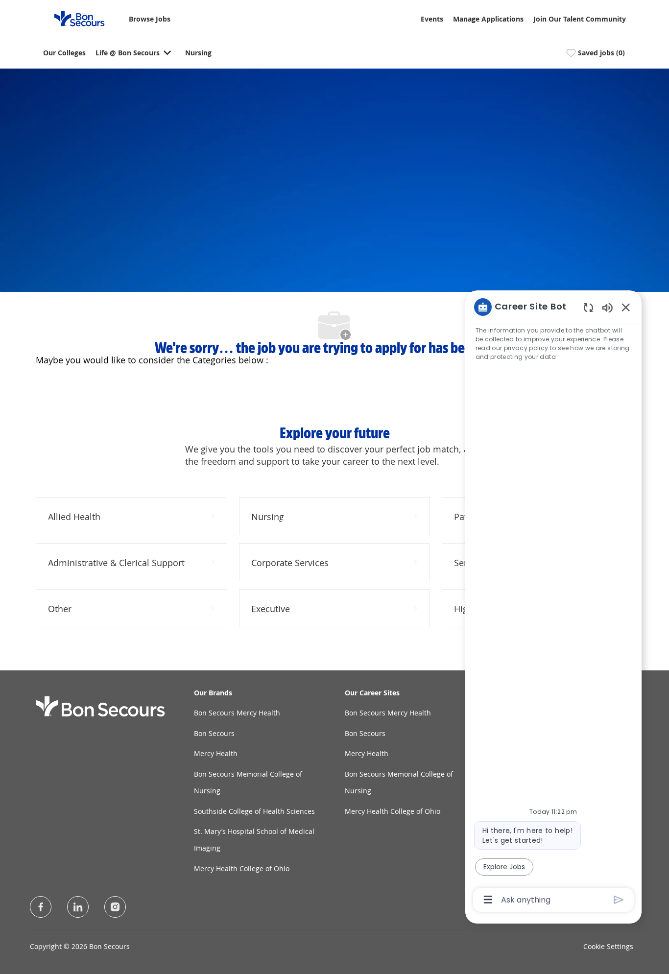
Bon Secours (214, 733)
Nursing (198, 53)
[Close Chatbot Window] (626, 307)
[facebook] (40, 907)
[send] (619, 900)
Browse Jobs (149, 19)
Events (432, 19)
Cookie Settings (608, 946)
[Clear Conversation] (588, 307)
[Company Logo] (73, 18)
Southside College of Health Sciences (254, 811)
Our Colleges (64, 53)
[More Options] (488, 899)
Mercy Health (216, 753)
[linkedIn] (78, 907)
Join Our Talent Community (579, 19)
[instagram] (115, 907)
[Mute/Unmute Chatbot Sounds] (607, 307)
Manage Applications (488, 19)
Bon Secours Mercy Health (237, 712)
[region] (553, 602)
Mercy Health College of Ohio (241, 868)
